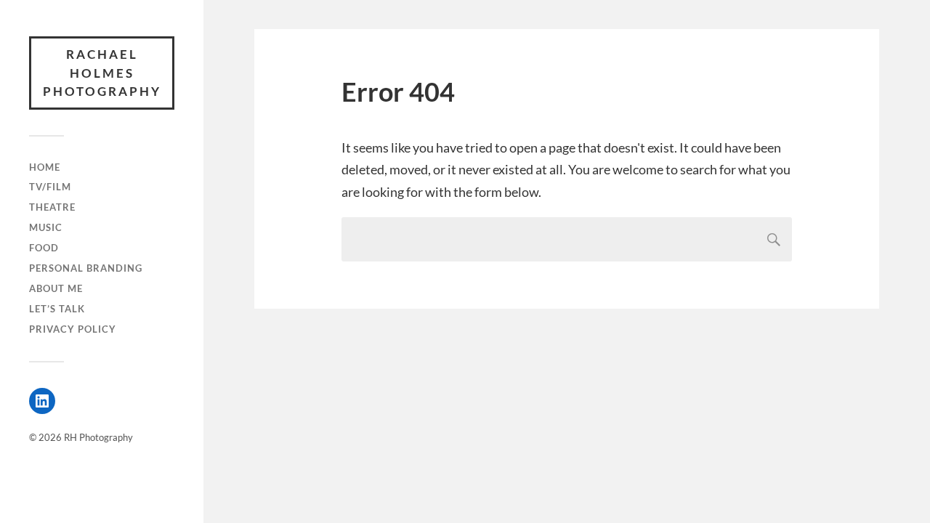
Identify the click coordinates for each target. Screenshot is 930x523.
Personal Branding (85, 268)
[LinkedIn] (42, 401)
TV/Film (50, 186)
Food (44, 248)
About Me (56, 288)
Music (45, 227)
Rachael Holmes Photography (102, 72)
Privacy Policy (72, 329)
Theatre (52, 207)
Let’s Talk (57, 309)
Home (44, 167)
